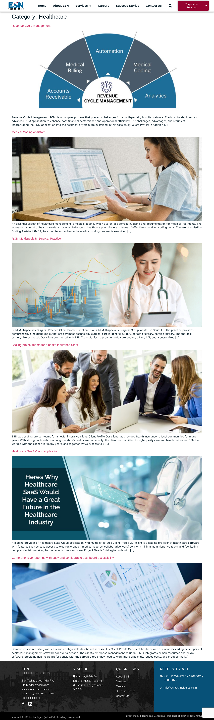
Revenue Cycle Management (31, 25)
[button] (170, 6)
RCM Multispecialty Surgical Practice (36, 238)
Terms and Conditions (153, 715)
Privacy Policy (132, 715)
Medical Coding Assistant (28, 132)
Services (81, 5)
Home (42, 5)
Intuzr (200, 715)
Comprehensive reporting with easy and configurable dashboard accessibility (63, 557)
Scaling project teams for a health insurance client (45, 345)
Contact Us (154, 5)
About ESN (61, 5)
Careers (103, 5)
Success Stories (127, 5)
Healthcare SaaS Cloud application (35, 451)
